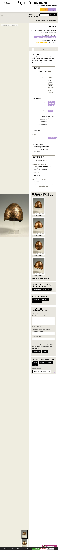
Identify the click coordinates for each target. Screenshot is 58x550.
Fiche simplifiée (37, 289)
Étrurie (51, 77)
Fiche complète (46, 289)
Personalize (50, 548)
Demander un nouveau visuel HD (39, 278)
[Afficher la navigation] (3, 3)
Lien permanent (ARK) (36, 368)
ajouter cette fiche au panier (41, 299)
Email (35, 365)
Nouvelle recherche (33, 16)
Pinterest (49, 362)
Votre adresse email (36, 336)
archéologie (46, 37)
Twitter (35, 362)
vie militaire (38, 37)
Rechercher (53, 15)
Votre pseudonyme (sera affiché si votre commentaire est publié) (41, 330)
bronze (50, 111)
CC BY (42, 215)
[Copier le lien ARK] (53, 371)
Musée (52, 10)
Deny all (44, 548)
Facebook (42, 362)
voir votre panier (52, 20)
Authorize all (36, 548)
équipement (52, 138)
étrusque (53, 37)
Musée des (44, 10)
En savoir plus (54, 5)
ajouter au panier (40, 20)
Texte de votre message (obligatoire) (40, 316)
